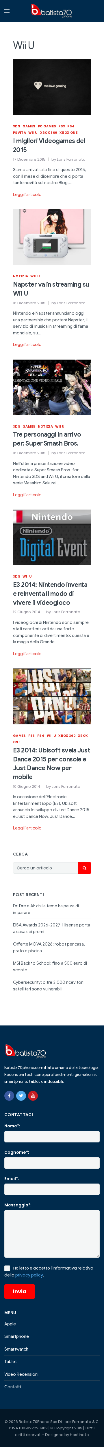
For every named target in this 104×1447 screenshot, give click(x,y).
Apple (10, 1324)
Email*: (11, 1179)
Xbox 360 (48, 132)
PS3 (61, 126)
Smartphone (16, 1336)
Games (29, 126)
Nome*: (12, 1126)
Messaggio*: (17, 1205)
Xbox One (68, 132)
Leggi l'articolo (27, 194)
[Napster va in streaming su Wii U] (52, 236)
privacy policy (29, 1275)
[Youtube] (33, 1096)
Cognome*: (16, 1152)
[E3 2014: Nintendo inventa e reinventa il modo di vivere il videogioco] (52, 537)
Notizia (20, 276)
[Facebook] (9, 1096)
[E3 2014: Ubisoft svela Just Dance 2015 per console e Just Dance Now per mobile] (52, 696)
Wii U (33, 132)
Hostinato (79, 1434)
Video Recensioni (21, 1374)
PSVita (19, 132)
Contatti (12, 1386)
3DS (16, 126)
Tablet (10, 1361)
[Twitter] (21, 1096)
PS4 (71, 126)
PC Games (47, 126)
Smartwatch (16, 1349)
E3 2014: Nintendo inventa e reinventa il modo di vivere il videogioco (50, 594)
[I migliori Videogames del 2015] (52, 86)
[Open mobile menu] (7, 11)
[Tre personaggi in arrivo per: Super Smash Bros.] (52, 387)
